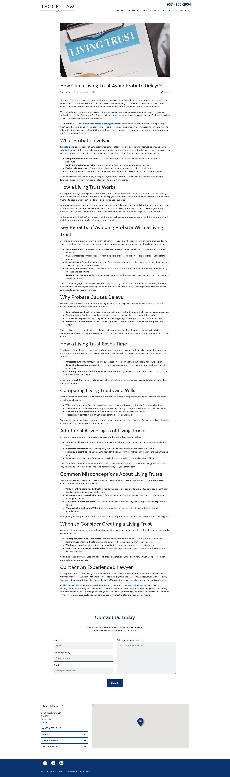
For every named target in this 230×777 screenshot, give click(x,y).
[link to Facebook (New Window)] (45, 763)
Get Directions (49, 746)
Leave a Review (50, 740)
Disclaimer (84, 771)
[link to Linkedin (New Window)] (61, 763)
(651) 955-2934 (179, 4)
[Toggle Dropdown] (138, 10)
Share (167, 92)
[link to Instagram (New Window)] (53, 763)
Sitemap (72, 771)
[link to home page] (57, 8)
